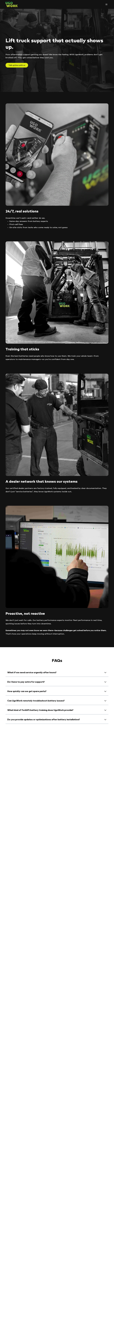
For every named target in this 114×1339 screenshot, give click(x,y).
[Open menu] (106, 4)
